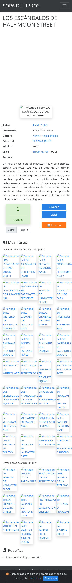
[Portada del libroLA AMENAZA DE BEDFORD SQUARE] (9, 344)
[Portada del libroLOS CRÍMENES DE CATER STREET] (45, 316)
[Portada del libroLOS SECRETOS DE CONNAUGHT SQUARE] (11, 395)
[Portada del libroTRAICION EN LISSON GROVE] (63, 397)
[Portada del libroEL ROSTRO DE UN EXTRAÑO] (63, 477)
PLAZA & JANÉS (42, 141)
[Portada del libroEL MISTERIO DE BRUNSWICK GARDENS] (10, 318)
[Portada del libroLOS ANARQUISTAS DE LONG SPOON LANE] (29, 395)
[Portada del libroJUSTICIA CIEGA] (63, 527)
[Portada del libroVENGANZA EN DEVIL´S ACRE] (9, 421)
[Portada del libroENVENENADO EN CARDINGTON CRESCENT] (29, 290)
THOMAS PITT (41, 151)
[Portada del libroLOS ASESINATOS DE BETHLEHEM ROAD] (28, 265)
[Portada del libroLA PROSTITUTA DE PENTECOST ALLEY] (64, 265)
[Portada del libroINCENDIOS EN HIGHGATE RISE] (64, 318)
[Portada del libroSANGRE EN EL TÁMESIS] (45, 529)
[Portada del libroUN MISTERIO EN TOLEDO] (9, 444)
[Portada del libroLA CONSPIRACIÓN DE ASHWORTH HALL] (12, 290)
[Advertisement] (36, 68)
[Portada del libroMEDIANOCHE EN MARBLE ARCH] (29, 419)
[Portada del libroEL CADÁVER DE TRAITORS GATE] (27, 318)
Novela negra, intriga (45, 135)
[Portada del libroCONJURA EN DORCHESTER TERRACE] (47, 419)
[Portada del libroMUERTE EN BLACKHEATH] (47, 440)
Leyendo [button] (54, 207)
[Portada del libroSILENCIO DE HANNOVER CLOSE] (46, 292)
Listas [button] (54, 214)
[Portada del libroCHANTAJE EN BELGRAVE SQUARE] (45, 371)
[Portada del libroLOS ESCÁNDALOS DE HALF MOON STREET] (11, 265)
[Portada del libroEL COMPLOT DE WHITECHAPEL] (11, 367)
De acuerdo (51, 578)
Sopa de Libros (21, 5)
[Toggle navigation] (64, 5)
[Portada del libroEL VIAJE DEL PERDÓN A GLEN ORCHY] (27, 531)
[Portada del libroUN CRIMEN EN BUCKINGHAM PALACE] (47, 395)
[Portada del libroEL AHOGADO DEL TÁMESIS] (45, 342)
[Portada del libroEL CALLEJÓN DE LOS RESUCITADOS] (29, 367)
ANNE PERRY (40, 125)
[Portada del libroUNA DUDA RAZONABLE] (28, 475)
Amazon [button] (55, 225)
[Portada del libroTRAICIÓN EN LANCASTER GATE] (28, 446)
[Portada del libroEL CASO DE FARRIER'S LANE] (63, 421)
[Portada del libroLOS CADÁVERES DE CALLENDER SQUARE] (64, 344)
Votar (11, 230)
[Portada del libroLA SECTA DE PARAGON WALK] (45, 263)
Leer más (35, 578)
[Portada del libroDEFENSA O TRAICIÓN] (63, 503)
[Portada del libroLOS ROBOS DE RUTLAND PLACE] (27, 344)
